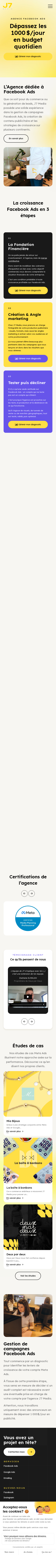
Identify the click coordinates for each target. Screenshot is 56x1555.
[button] (50, 6)
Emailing (8, 1478)
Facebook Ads (11, 1466)
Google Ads (9, 1472)
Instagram (9, 1497)
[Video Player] (28, 997)
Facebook (8, 1492)
